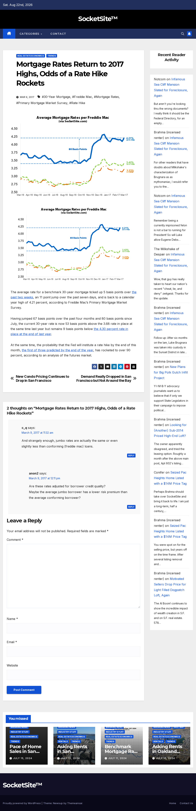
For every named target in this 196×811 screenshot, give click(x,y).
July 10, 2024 (165, 758)
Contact (58, 33)
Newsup (58, 803)
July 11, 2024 (117, 758)
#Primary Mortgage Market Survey (41, 103)
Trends (51, 56)
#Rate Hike (77, 103)
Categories (30, 33)
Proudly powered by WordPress (22, 803)
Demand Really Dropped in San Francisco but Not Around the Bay (103, 378)
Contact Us (186, 803)
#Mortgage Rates (106, 97)
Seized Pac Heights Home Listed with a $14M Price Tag (170, 477)
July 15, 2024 (22, 758)
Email (12, 642)
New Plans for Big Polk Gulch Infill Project (171, 372)
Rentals (63, 741)
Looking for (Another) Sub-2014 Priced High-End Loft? (170, 430)
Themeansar (74, 803)
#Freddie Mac (82, 97)
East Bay (179, 727)
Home (172, 803)
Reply (131, 455)
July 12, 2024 (70, 758)
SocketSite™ (98, 19)
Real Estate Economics (30, 56)
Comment (15, 540)
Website (12, 665)
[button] (182, 34)
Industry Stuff (20, 732)
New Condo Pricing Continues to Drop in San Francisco (42, 378)
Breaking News (19, 727)
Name (12, 619)
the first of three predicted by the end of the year (57, 350)
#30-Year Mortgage (56, 97)
